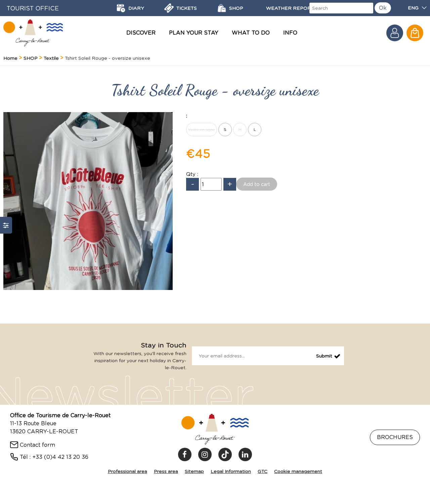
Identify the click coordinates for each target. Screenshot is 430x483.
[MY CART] (414, 33)
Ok (383, 8)
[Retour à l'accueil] (33, 32)
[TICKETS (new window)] (169, 8)
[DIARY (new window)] (121, 8)
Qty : (192, 174)
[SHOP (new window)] (221, 8)
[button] (414, 33)
